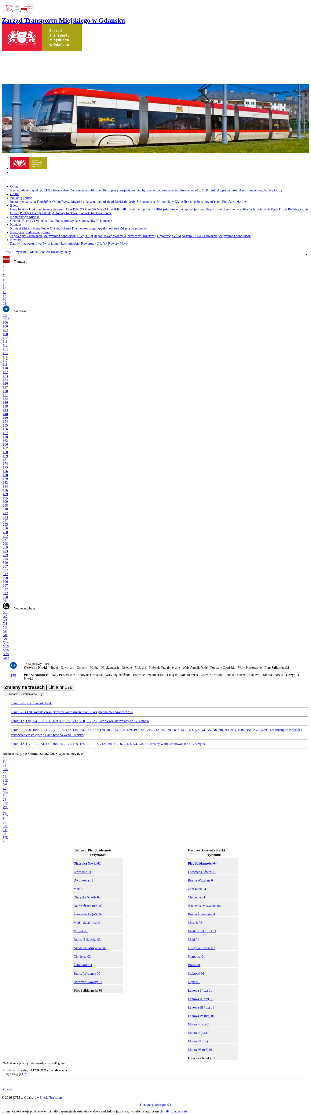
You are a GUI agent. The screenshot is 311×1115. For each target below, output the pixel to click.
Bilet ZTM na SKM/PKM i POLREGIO (100, 209)
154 (5, 421)
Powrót (7, 1089)
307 (5, 566)
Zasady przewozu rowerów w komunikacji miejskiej (45, 243)
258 (5, 532)
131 (5, 395)
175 (5, 467)
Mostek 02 (195, 922)
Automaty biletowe (65, 213)
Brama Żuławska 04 (201, 914)
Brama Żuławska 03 (87, 939)
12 (4, 296)
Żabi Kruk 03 (83, 965)
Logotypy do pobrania (104, 228)
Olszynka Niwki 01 (87, 863)
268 (5, 543)
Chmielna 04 (196, 897)
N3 (5, 620)
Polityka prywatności (224, 190)
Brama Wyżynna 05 (87, 973)
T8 (5, 315)
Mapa (34, 252)
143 (5, 410)
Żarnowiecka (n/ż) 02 (88, 914)
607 (5, 585)
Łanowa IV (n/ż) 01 (201, 1016)
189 (5, 494)
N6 (5, 631)
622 (5, 593)
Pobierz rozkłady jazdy (55, 252)
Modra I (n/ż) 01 (199, 1024)
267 (5, 540)
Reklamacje (104, 220)
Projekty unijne (129, 190)
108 (5, 334)
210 (5, 509)
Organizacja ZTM (169, 236)
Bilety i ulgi (85, 236)
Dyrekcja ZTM (40, 190)
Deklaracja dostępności (155, 1105)
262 (5, 536)
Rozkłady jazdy (125, 201)
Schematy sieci (146, 201)
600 (5, 578)
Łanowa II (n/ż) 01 (200, 999)
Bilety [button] (14, 205)
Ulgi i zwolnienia (40, 209)
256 (5, 528)
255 (5, 524)
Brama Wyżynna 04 (201, 880)
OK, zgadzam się (175, 1111)
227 (5, 520)
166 (5, 444)
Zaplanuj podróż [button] (21, 198)
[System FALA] (17, 10)
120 (5, 368)
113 (5, 349)
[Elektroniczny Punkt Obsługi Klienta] (9, 10)
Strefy (107, 213)
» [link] (3, 841)
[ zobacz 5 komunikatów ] (24, 694)
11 (4, 292)
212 (5, 513)
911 (5, 600)
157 (5, 433)
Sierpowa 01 (196, 956)
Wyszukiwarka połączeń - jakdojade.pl (88, 201)
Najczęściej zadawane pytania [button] (30, 232)
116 (5, 357)
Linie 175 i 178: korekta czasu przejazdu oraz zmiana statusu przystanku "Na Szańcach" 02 (72, 712)
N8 (5, 635)
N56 (6, 650)
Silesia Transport (51, 1097)
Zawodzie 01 (82, 872)
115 (5, 353)
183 (5, 482)
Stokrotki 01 (196, 973)
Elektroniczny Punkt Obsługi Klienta (46, 228)
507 (5, 570)
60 (4, 299)
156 (5, 429)
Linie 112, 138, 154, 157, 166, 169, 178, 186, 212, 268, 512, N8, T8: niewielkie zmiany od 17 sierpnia (80, 721)
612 (5, 589)
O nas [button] (14, 186)
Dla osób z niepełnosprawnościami (198, 201)
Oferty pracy (110, 190)
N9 (5, 639)
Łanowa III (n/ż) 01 (201, 1007)
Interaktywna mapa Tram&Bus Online (35, 201)
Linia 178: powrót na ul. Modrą (32, 703)
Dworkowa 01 (83, 880)
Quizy (278, 190)
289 (5, 555)
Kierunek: (93, 850)
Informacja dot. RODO (193, 190)
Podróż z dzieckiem (235, 201)
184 (5, 486)
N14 (6, 642)
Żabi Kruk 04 (197, 889)
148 (5, 414)
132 (5, 399)
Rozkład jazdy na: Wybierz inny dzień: (44, 797)
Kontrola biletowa (90, 213)
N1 (5, 612)
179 (5, 479)
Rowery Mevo (118, 243)
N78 (6, 654)
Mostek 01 (81, 931)
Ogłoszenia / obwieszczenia (159, 190)
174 (5, 463)
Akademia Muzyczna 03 (90, 948)
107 (5, 330)
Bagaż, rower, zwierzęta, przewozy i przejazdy (125, 236)
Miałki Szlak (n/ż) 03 (202, 931)
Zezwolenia (40, 220)
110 (5, 338)
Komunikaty (165, 201)
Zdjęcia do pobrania (133, 228)
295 (5, 559)
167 (5, 448)
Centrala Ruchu (20, 220)
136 (5, 402)
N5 (5, 627)
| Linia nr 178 (38, 687)
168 (5, 452)
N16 (6, 646)
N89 (6, 658)
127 (5, 387)
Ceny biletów (19, 209)
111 (5, 341)
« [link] (3, 757)
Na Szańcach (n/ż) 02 (88, 906)
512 (5, 574)
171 (5, 459)
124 (5, 379)
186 (5, 490)
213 (5, 517)
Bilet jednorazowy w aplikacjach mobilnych (185, 209)
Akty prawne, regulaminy (256, 190)
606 (5, 581)
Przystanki (21, 252)
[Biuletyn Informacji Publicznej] (24, 10)
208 (5, 505)
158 (5, 437)
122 (5, 372)
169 (5, 456)
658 (5, 597)
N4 (5, 623)
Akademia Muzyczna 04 (204, 906)
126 (5, 383)
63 (4, 303)
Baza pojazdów (85, 220)
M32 (6, 319)
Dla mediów (80, 228)
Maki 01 (79, 889)
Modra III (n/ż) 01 (200, 1041)
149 (5, 418)
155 (5, 425)
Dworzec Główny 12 (202, 872)
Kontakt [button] (15, 224)
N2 (5, 616)
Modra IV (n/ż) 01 (200, 1049)
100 (5, 322)
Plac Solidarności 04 (202, 863)
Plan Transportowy (61, 220)
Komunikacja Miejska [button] (25, 217)
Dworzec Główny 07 (88, 982)
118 (5, 364)
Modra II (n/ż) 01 (199, 1033)
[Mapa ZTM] (30, 10)
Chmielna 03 (82, 956)
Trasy (7, 252)
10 (4, 288)
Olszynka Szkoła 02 (87, 897)
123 (5, 376)
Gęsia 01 (194, 982)
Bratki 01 (194, 965)
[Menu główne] (3, 180)
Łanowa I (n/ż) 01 (200, 990)
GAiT (25, 1074)
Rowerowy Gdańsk (94, 243)
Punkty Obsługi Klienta (35, 213)
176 (5, 471)
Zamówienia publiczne (85, 190)
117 (5, 360)
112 (5, 345)
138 (5, 406)
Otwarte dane (60, 190)
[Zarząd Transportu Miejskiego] (28, 168)
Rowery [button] (15, 240)
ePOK (14, 194)
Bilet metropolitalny (141, 209)
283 (5, 551)
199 (5, 501)
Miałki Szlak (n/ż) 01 (88, 922)
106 (5, 326)
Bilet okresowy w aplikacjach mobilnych (242, 209)
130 (5, 391)
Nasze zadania (19, 190)
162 (5, 440)
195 (5, 498)
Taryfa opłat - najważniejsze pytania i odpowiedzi (43, 236)
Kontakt (15, 228)
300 (5, 562)
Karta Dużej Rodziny (285, 209)
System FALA (62, 209)
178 (5, 475)
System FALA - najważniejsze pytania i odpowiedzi (216, 236)
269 (5, 547)
